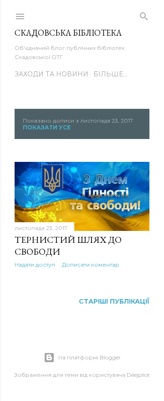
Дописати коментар (90, 264)
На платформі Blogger (89, 357)
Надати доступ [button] (35, 264)
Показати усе (47, 127)
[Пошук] (143, 14)
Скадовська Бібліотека (68, 32)
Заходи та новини (51, 74)
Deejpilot (138, 374)
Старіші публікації (114, 301)
